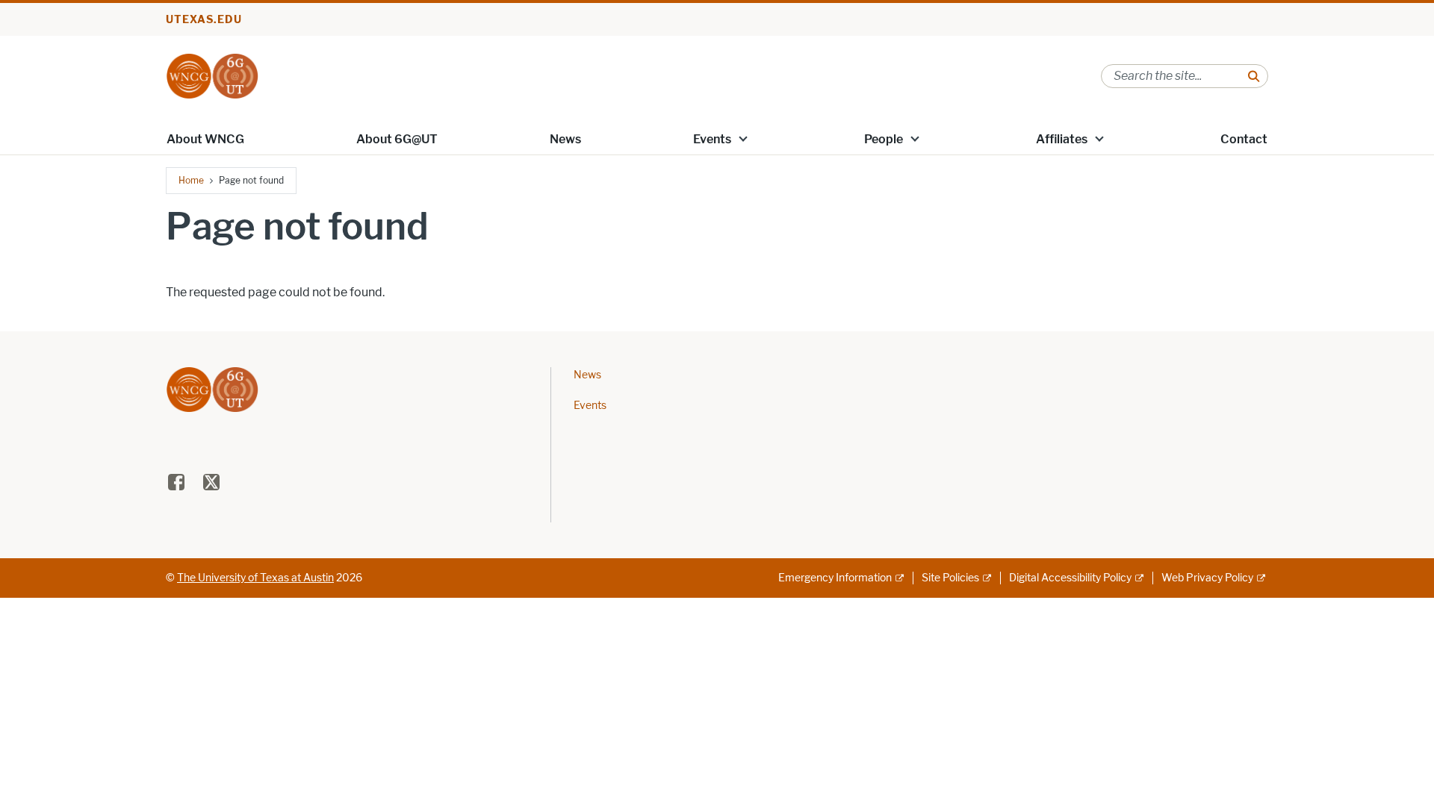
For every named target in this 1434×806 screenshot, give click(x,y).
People (883, 139)
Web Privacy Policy (1207, 578)
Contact (1243, 139)
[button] (743, 138)
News (565, 139)
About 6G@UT (397, 139)
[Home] (212, 75)
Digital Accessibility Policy (1070, 578)
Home (191, 180)
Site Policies (950, 578)
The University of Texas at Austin (255, 578)
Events (712, 139)
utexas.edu (204, 19)
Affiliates (1061, 139)
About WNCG (205, 139)
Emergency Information (835, 578)
